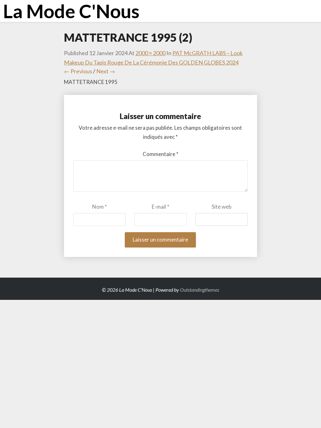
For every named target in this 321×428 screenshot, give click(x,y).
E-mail (160, 206)
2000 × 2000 (150, 53)
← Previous (78, 71)
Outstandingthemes (199, 290)
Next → (105, 71)
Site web (221, 206)
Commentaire (160, 154)
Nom (99, 206)
